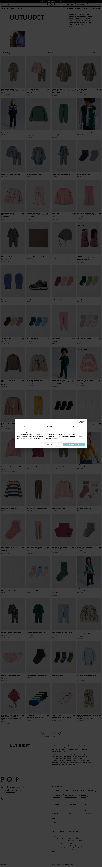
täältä (80, 436)
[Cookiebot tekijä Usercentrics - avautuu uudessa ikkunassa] (78, 421)
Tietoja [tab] (75, 426)
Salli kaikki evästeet (73, 444)
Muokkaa (49, 444)
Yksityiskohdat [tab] (51, 426)
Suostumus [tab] (27, 426)
